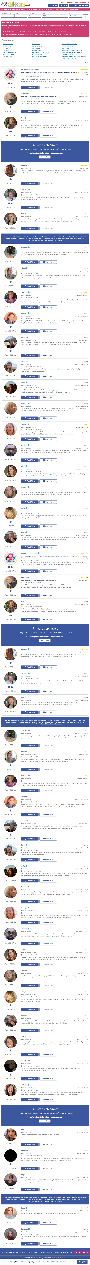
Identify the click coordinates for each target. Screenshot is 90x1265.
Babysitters (7, 9)
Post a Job (45, 157)
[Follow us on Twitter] (79, 1252)
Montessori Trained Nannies (69, 44)
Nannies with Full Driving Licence (41, 52)
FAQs (2, 1252)
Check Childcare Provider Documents (51, 240)
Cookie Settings (62, 1258)
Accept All (82, 1262)
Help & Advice (20, 1252)
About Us (42, 1252)
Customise (72, 1262)
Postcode (31, 13)
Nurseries (29, 9)
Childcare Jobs (74, 9)
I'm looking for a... (6, 13)
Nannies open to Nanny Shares (70, 54)
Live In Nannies (7, 50)
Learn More (62, 1262)
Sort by (71, 13)
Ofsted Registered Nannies (39, 50)
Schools (66, 9)
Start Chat (49, 88)
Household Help (38, 9)
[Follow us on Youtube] (83, 1252)
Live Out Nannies (7, 56)
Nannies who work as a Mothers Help (72, 46)
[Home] (2, 9)
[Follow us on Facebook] (75, 1252)
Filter (43, 13)
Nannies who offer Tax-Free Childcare (72, 50)
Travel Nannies (36, 44)
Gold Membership (66, 1252)
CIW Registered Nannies (10, 52)
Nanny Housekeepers (38, 46)
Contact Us (50, 1252)
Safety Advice (77, 238)
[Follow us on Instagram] (87, 1252)
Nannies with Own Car (38, 54)
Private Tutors (59, 9)
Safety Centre (15, 31)
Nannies (23, 9)
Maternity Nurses (49, 9)
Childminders (16, 9)
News (57, 1252)
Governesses (36, 48)
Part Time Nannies (8, 48)
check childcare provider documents (54, 31)
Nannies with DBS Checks (39, 56)
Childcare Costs (32, 1252)
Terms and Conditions (30, 1258)
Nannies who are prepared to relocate (72, 52)
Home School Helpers (9, 54)
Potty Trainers (65, 48)
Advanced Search (62, 34)
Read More (31, 88)
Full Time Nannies (8, 44)
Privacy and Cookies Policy (47, 1258)
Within (16, 13)
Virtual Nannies (7, 46)
